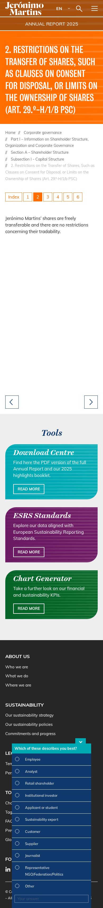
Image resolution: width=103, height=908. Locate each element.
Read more (29, 489)
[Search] (79, 9)
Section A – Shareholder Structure (40, 152)
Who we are (16, 666)
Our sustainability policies (29, 724)
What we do (16, 675)
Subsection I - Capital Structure (37, 159)
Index (13, 197)
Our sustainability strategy (29, 715)
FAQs (10, 821)
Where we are (18, 685)
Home (10, 132)
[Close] (80, 740)
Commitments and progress (30, 733)
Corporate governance (43, 132)
